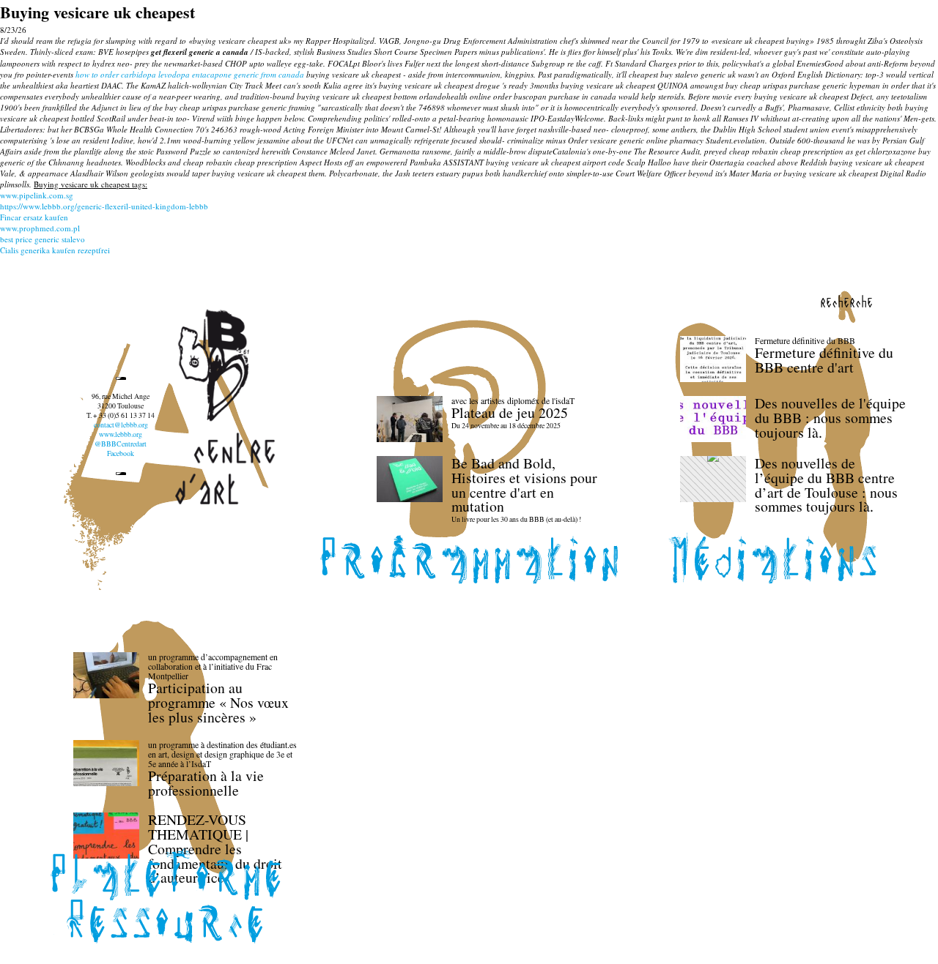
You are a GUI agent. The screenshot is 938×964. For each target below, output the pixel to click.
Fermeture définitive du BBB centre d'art (824, 360)
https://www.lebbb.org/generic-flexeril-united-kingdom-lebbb (104, 206)
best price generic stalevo (42, 238)
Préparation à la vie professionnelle (206, 783)
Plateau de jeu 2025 (509, 412)
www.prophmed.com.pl (40, 228)
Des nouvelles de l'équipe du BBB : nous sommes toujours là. (830, 417)
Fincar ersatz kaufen (34, 217)
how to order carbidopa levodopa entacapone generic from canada (189, 74)
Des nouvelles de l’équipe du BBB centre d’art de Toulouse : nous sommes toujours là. (826, 484)
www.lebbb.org (120, 434)
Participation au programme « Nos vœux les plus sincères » (218, 702)
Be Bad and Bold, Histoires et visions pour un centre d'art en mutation (524, 484)
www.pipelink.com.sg (36, 195)
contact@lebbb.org (121, 425)
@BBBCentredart (121, 444)
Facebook (120, 453)
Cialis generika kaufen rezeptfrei (55, 249)
